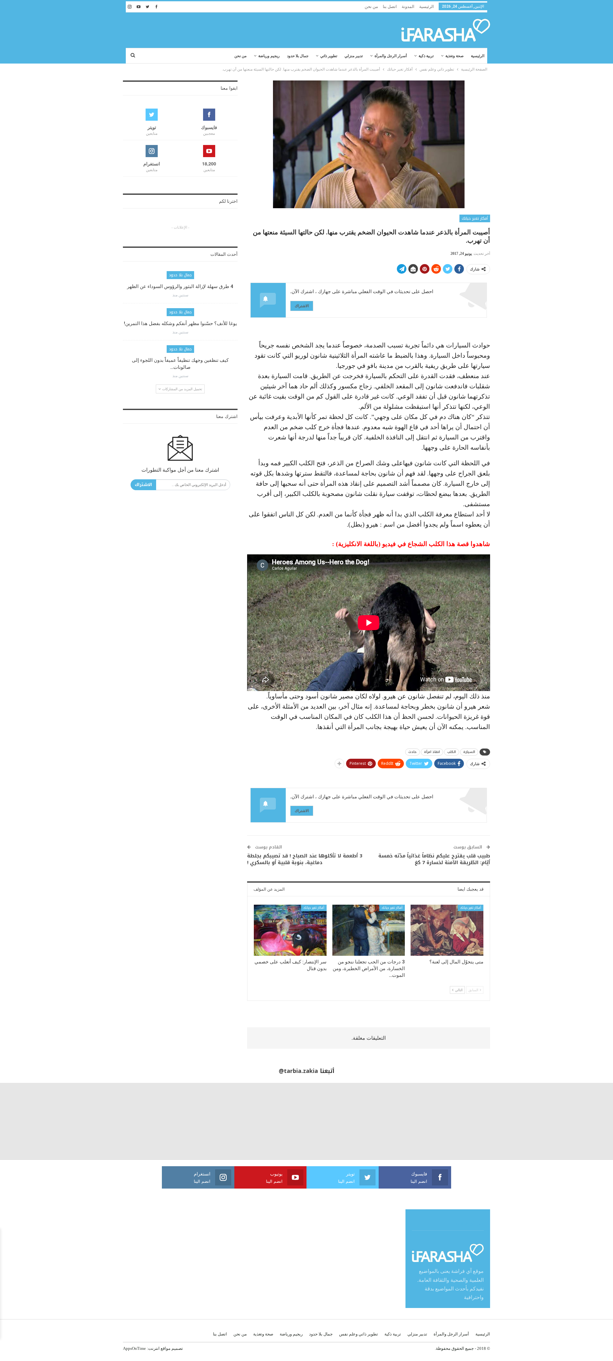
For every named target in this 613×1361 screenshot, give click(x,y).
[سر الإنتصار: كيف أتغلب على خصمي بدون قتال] (290, 930)
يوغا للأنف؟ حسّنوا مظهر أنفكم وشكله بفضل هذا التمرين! (180, 323)
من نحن (371, 6)
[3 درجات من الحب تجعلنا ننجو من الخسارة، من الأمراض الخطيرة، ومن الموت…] (368, 930)
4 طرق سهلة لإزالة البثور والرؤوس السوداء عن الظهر (180, 286)
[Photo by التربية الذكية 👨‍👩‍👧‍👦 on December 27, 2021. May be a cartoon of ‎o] (115, 1121)
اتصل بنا (390, 6)
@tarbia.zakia (298, 1071)
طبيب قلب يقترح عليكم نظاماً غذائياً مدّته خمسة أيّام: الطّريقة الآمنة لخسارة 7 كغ (434, 859)
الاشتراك (302, 305)
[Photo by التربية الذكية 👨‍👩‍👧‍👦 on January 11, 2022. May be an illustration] (574, 1121)
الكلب (451, 752)
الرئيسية (426, 6)
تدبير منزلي (353, 56)
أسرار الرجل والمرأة (391, 56)
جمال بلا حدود (297, 56)
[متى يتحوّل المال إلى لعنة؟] (447, 930)
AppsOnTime (134, 1348)
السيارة (469, 752)
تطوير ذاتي (328, 56)
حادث (412, 752)
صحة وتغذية (454, 56)
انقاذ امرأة (432, 752)
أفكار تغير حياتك (475, 218)
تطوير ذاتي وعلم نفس (358, 1334)
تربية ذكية (426, 56)
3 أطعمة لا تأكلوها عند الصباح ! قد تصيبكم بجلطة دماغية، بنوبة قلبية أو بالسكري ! (304, 859)
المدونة (408, 6)
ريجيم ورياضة (269, 56)
